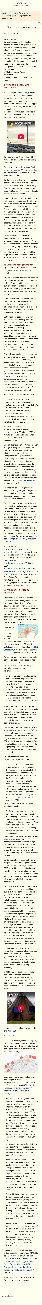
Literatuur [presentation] (13, 34)
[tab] (5, 34)
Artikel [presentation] (5, 34)
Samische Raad (24, 797)
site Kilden (9, 1031)
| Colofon (12, 1296)
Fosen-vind (22, 92)
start (4, 13)
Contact (4, 1296)
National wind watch (15, 563)
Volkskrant (29, 480)
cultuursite (12, 13)
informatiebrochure (21, 730)
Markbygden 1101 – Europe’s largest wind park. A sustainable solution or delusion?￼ (20, 1267)
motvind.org (25, 665)
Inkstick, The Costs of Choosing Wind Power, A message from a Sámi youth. (21, 571)
